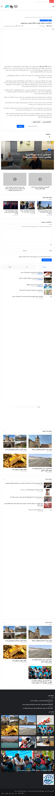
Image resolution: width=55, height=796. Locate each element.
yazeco (49, 26)
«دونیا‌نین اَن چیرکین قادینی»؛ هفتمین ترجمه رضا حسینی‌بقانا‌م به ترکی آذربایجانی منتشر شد (29, 770)
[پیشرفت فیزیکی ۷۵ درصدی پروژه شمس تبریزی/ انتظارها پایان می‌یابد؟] (44, 205)
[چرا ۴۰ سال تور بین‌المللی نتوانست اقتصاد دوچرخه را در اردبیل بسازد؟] (40, 672)
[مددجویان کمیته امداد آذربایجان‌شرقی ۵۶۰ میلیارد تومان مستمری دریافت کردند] (48, 499)
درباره (13, 793)
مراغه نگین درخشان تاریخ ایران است (15, 449)
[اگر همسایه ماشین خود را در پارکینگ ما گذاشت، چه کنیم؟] (48, 280)
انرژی (10, 793)
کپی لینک (20, 126)
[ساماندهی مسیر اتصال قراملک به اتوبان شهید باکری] (40, 460)
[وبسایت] (49, 137)
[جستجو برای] (53, 7)
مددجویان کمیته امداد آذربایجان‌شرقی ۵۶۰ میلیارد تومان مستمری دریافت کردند (26, 497)
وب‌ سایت (25, 250)
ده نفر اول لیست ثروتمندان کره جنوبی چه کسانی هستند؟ (31, 290)
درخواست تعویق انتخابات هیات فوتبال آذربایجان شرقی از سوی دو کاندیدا (11, 212)
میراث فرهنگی (36, 122)
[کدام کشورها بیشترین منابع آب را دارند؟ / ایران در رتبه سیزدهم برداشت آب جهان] (9, 742)
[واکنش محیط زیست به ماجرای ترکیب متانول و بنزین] (27, 742)
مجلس (2, 793)
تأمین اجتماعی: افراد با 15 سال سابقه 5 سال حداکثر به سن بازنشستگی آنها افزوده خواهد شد (24, 483)
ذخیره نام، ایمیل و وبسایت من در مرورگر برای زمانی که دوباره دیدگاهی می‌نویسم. (34, 256)
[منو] (2, 7)
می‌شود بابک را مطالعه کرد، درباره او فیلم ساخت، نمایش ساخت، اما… (27, 211)
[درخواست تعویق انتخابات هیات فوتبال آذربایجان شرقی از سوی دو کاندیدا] (10, 205)
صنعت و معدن (47, 150)
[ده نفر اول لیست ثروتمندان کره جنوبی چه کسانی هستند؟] (48, 292)
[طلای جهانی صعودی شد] (14, 461)
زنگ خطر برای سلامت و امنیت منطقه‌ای (34, 284)
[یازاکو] (11, 6)
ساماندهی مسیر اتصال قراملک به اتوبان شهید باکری (38, 1)
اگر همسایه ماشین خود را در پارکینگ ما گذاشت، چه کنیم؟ (31, 278)
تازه (27, 267)
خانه (50, 17)
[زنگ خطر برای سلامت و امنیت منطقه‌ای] (48, 286)
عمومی (6, 793)
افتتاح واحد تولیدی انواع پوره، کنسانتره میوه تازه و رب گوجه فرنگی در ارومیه (27, 296)
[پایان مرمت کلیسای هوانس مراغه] (40, 441)
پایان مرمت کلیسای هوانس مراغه (42, 449)
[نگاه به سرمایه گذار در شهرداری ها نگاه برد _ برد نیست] (48, 492)
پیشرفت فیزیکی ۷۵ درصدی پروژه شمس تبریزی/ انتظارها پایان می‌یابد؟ (45, 212)
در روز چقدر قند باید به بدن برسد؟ (36, 510)
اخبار (47, 17)
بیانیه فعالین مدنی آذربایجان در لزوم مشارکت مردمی (32, 272)
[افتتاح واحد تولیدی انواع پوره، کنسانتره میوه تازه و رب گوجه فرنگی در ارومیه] (48, 349)
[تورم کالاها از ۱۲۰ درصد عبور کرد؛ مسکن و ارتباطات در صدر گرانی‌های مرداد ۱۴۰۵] (45, 720)
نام (51, 244)
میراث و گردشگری (44, 20)
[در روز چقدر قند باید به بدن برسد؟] (48, 562)
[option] (27, 155)
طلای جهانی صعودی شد (19, 469)
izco (15, 791)
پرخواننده (44, 267)
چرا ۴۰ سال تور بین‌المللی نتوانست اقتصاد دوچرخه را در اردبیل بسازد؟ (42, 682)
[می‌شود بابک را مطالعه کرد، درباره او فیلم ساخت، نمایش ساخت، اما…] (27, 205)
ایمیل (50, 250)
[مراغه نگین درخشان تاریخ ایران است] (14, 441)
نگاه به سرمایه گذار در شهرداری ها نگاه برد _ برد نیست (31, 490)
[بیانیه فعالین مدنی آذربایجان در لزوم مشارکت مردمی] (48, 274)
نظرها (10, 267)
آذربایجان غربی (46, 122)
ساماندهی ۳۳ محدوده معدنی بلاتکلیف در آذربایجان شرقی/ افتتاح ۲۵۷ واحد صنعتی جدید (37, 156)
